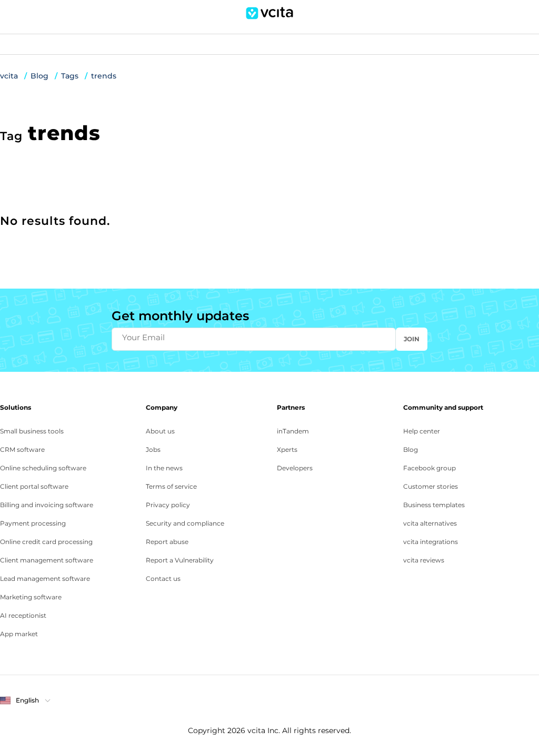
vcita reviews (423, 560)
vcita (9, 76)
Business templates (434, 505)
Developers (295, 468)
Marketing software (31, 597)
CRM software (22, 449)
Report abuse (167, 542)
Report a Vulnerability (180, 560)
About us (160, 431)
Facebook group (429, 468)
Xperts (287, 449)
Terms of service (171, 486)
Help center (421, 431)
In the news (164, 468)
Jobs (153, 449)
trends (103, 76)
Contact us (163, 578)
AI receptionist (23, 615)
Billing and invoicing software (46, 505)
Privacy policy (168, 505)
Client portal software (34, 486)
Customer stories (430, 486)
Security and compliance (185, 523)
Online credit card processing (46, 542)
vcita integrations (430, 542)
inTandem (293, 431)
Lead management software (45, 578)
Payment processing (33, 523)
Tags (69, 76)
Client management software (46, 560)
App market (19, 634)
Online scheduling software (43, 468)
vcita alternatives (430, 523)
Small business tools (32, 431)
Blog (39, 76)
